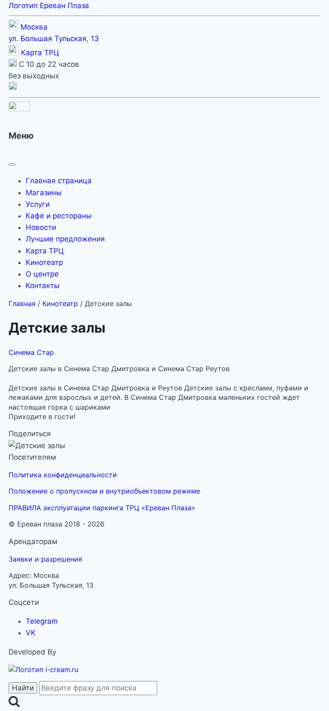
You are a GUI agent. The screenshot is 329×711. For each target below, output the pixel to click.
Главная (22, 303)
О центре (42, 274)
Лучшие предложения (65, 239)
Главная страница (59, 180)
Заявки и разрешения (45, 559)
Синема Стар (31, 352)
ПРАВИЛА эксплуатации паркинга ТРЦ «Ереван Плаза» (102, 507)
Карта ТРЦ (40, 52)
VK (31, 632)
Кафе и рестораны (59, 215)
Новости (41, 227)
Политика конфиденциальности (63, 474)
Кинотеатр (44, 262)
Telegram (42, 621)
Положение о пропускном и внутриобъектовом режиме (104, 491)
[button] (13, 87)
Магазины (44, 192)
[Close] (12, 164)
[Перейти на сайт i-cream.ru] (43, 669)
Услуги (38, 204)
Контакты (43, 285)
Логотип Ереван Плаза (49, 5)
